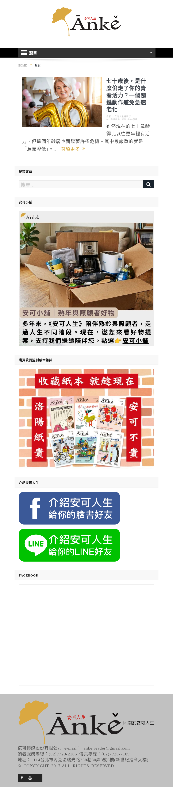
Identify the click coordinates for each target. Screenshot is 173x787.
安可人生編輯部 (123, 116)
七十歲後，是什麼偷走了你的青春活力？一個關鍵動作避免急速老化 (126, 95)
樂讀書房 (115, 119)
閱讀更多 (71, 148)
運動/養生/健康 (130, 119)
